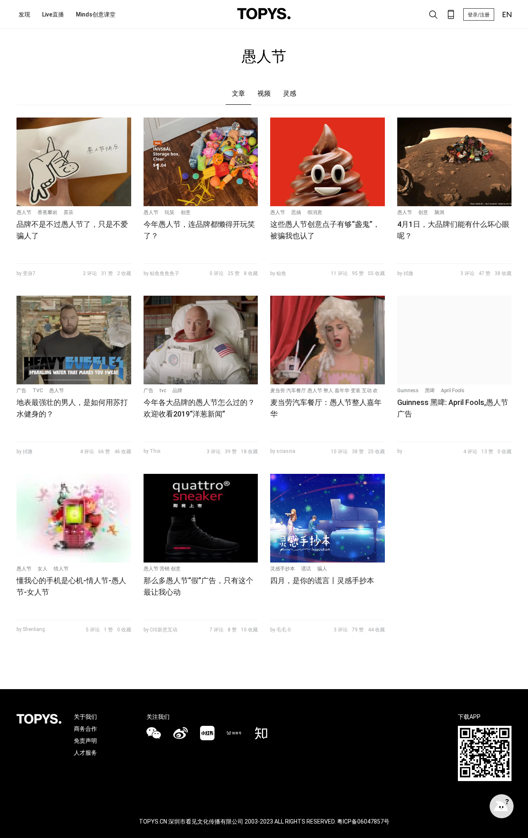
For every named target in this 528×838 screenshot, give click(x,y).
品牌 (177, 390)
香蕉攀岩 (47, 212)
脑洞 (439, 212)
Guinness (408, 390)
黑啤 (430, 390)
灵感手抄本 (282, 569)
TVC (38, 390)
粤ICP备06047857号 (363, 821)
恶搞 (296, 212)
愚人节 (23, 212)
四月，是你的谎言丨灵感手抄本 (322, 580)
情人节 (61, 569)
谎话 (306, 569)
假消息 (314, 212)
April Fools (452, 390)
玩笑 (169, 212)
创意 (186, 212)
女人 (42, 569)
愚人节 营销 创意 (162, 569)
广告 (21, 390)
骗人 (322, 569)
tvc (163, 390)
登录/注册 (479, 15)
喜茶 (68, 212)
